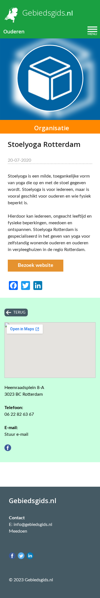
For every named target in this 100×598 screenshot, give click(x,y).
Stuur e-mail (16, 434)
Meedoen (18, 531)
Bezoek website (35, 265)
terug (19, 312)
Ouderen (13, 31)
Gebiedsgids (43, 12)
